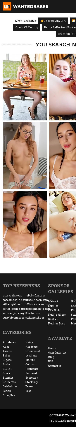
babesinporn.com (36, 300)
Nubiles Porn (56, 323)
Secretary (31, 377)
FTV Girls (54, 310)
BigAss (7, 360)
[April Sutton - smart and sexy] (25, 155)
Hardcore (31, 346)
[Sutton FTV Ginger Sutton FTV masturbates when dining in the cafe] (25, 87)
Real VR (53, 319)
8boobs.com (32, 313)
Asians (7, 351)
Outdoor (30, 364)
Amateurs (9, 342)
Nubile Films (57, 314)
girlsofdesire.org (14, 308)
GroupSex (9, 395)
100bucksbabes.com (36, 304)
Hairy (29, 342)
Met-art (53, 301)
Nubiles (53, 305)
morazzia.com (12, 295)
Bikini (7, 368)
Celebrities (10, 386)
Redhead (31, 373)
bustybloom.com (13, 317)
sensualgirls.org (13, 313)
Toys (28, 391)
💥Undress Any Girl (53, 20)
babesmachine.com (14, 300)
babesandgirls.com (36, 308)
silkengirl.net (34, 317)
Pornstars (31, 368)
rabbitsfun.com (35, 295)
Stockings (32, 382)
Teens (29, 386)
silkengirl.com (13, 304)
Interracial (32, 351)
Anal (6, 346)
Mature (30, 360)
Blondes (8, 377)
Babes (6, 355)
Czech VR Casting (26, 27)
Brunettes (9, 382)
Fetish (7, 391)
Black (6, 373)
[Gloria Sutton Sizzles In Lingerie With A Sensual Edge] (25, 224)
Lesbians (31, 355)
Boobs (6, 364)
